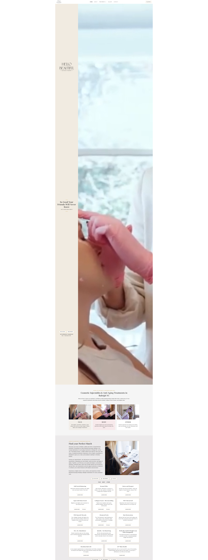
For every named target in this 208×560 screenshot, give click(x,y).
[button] (102, 2)
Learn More (77, 509)
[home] (59, 2)
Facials (84, 509)
